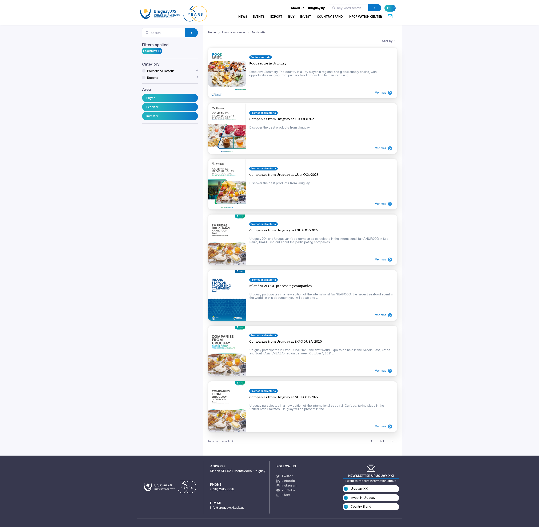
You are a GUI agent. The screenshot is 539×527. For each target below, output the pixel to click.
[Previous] (371, 441)
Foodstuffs (150, 50)
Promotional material (172, 71)
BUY (291, 16)
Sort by (387, 41)
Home (212, 32)
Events (259, 16)
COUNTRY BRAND (330, 16)
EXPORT (276, 16)
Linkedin (288, 481)
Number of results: (220, 441)
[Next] (392, 441)
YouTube (288, 490)
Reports (172, 77)
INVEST (305, 16)
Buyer (150, 98)
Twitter (287, 476)
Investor (152, 116)
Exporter (152, 107)
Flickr (284, 495)
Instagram (289, 485)
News (242, 16)
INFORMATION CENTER (365, 16)
